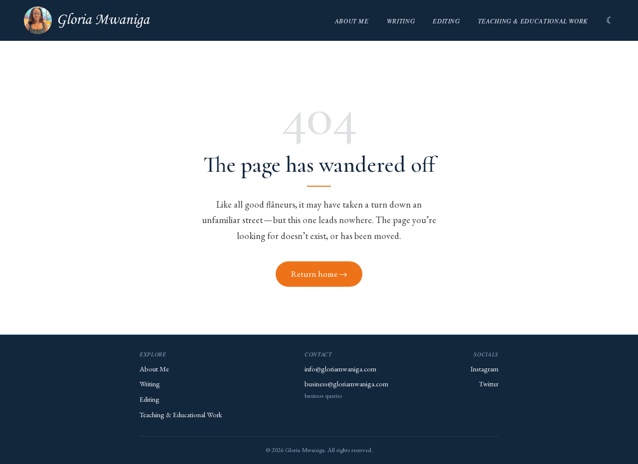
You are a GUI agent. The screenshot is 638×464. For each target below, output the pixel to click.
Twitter (488, 383)
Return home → (319, 273)
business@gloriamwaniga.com (346, 383)
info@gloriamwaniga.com (340, 368)
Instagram (484, 368)
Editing (446, 20)
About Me (352, 20)
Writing (401, 20)
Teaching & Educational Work (533, 20)
